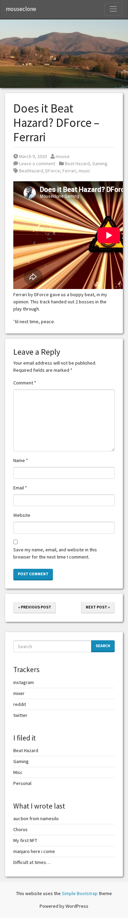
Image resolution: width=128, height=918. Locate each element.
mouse (62, 156)
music (84, 171)
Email (20, 488)
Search (103, 645)
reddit (19, 704)
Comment (24, 383)
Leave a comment (36, 163)
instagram (23, 682)
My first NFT (25, 840)
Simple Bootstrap (80, 893)
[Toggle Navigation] (113, 9)
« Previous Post (34, 606)
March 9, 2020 (33, 156)
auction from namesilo (36, 818)
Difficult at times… (32, 862)
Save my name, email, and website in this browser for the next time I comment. (55, 553)
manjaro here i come (34, 851)
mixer (19, 693)
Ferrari (69, 171)
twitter (20, 715)
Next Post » (98, 606)
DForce (52, 171)
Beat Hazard (77, 163)
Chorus (20, 829)
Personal (22, 783)
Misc (18, 772)
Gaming (100, 163)
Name (20, 460)
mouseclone (21, 9)
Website (21, 515)
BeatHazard (31, 171)
